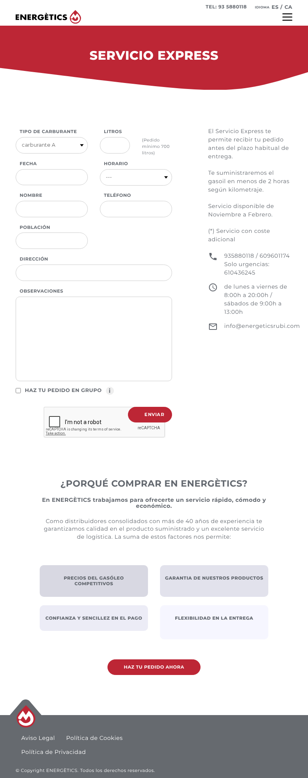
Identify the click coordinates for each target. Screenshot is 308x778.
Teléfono (117, 195)
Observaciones (41, 291)
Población (35, 227)
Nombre (31, 195)
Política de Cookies (94, 738)
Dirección (34, 259)
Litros (113, 131)
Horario (116, 163)
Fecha (28, 163)
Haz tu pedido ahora (154, 667)
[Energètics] (48, 17)
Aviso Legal (38, 738)
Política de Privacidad (53, 752)
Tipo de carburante (48, 131)
